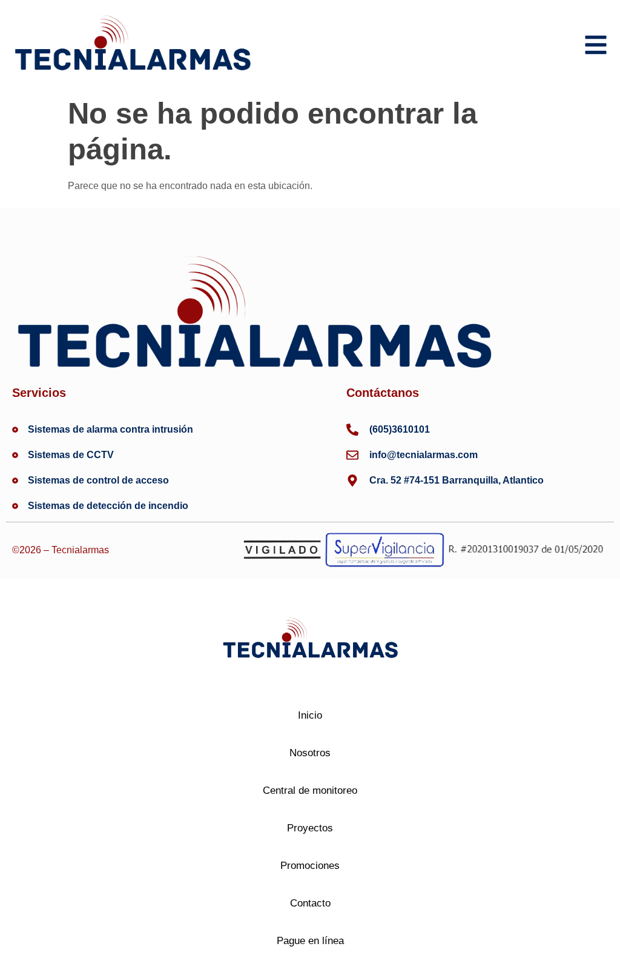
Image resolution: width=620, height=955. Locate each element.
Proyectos (310, 828)
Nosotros (310, 753)
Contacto (310, 903)
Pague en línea (310, 941)
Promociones (310, 865)
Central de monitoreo (310, 790)
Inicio (310, 715)
